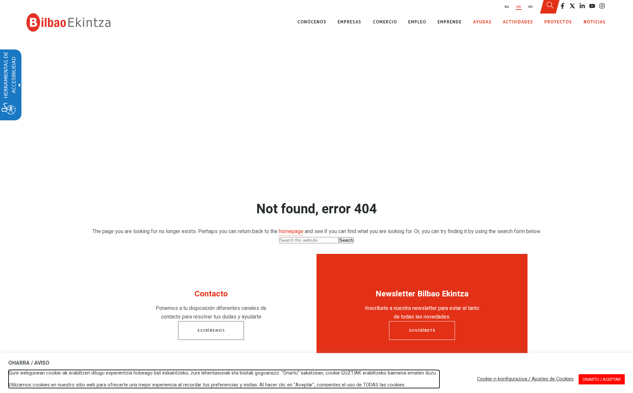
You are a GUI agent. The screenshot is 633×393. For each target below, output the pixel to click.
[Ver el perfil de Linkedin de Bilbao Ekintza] (582, 6)
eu (506, 6)
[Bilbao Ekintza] (68, 22)
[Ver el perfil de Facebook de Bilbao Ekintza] (562, 6)
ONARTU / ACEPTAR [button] (602, 379)
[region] (211, 306)
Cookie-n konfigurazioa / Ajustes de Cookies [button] (525, 379)
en (530, 6)
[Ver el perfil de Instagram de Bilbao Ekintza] (602, 6)
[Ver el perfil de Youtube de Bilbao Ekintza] (592, 6)
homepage (291, 231)
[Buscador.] (550, 7)
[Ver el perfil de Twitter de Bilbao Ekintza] (572, 6)
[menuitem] (506, 6)
